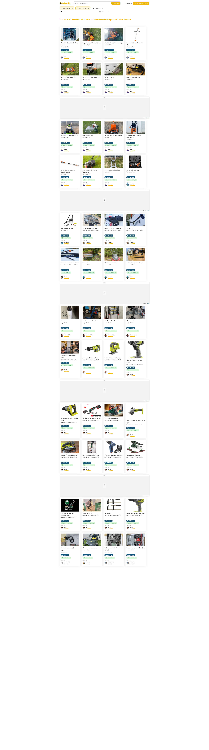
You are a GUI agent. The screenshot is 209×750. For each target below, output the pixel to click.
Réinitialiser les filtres (98, 8)
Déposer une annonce (142, 3)
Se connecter (128, 3)
